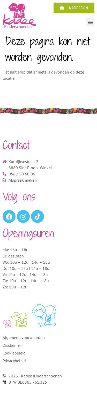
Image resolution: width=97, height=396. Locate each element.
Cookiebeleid (14, 352)
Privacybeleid (14, 360)
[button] (90, 22)
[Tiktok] (37, 216)
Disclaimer (12, 345)
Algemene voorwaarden (24, 337)
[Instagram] (23, 216)
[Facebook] (9, 216)
